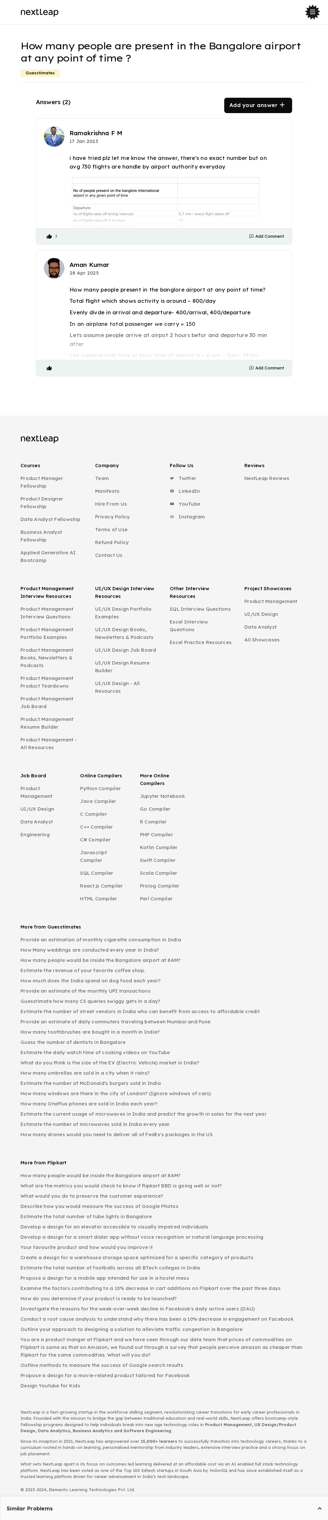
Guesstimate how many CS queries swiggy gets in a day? (90, 1001)
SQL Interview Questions (200, 609)
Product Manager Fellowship (41, 482)
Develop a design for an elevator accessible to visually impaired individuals (114, 1227)
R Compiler (153, 822)
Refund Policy (112, 542)
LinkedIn (188, 491)
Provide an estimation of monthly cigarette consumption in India (100, 940)
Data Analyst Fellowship (50, 519)
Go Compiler (155, 809)
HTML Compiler (98, 899)
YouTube (188, 504)
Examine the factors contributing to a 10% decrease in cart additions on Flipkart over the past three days (150, 1288)
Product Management (271, 601)
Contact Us (109, 555)
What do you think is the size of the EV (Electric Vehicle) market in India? (109, 1063)
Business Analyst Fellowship (41, 536)
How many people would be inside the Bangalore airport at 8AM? (100, 960)
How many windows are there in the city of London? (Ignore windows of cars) (115, 1093)
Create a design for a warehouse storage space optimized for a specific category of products (136, 1257)
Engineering (35, 834)
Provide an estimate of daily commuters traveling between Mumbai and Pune (115, 1022)
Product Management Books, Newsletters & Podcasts (47, 657)
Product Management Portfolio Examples (47, 633)
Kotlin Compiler (159, 847)
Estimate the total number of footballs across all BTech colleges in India (110, 1268)
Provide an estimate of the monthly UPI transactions (85, 991)
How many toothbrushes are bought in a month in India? (90, 1032)
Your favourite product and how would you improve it (86, 1247)
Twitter (186, 478)
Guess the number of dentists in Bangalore (73, 1042)
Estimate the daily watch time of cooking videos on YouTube (95, 1052)
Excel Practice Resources (201, 642)
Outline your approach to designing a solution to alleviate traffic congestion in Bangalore (131, 1329)
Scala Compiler (158, 873)
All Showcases (262, 640)
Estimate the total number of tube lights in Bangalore (86, 1216)
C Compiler (93, 814)
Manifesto (107, 491)
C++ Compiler (96, 827)
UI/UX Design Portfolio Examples (123, 613)
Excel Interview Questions (189, 625)
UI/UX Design (261, 614)
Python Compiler (100, 788)
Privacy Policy (112, 517)
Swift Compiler (158, 860)
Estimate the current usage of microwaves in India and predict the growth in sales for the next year (143, 1114)
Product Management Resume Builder (47, 723)
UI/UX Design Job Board (125, 650)
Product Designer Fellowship (41, 502)
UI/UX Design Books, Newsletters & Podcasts (124, 633)
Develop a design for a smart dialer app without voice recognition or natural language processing (141, 1237)
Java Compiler (98, 801)
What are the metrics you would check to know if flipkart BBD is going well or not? (121, 1186)
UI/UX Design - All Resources (117, 687)
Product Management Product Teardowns (47, 682)
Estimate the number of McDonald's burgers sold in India (90, 1083)
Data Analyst (260, 627)
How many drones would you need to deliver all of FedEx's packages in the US (116, 1134)
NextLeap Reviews (266, 478)
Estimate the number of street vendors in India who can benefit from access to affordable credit (140, 1011)
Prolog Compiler (160, 886)
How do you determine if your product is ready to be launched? (98, 1298)
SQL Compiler (96, 873)
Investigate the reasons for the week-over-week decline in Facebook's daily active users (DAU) (137, 1309)
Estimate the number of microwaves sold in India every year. (95, 1124)
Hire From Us (111, 504)
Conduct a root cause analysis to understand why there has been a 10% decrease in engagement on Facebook (156, 1319)
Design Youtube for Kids (50, 1386)
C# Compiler (95, 840)
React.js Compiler (101, 886)
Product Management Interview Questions (47, 613)
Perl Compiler (156, 899)
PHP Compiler (156, 834)
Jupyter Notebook (162, 796)
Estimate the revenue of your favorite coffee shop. (82, 970)
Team (102, 478)
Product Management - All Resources (48, 743)
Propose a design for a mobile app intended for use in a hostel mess (104, 1278)
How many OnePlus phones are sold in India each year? (88, 1104)
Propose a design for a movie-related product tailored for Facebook (105, 1375)
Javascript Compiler (93, 856)
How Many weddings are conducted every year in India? (89, 950)
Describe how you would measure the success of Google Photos (99, 1206)
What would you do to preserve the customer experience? (91, 1196)
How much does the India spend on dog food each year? (90, 981)
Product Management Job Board (47, 702)
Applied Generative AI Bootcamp (48, 556)
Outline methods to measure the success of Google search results (101, 1365)
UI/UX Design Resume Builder (122, 666)
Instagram (191, 517)
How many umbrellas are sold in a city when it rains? (85, 1073)
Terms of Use (111, 529)
